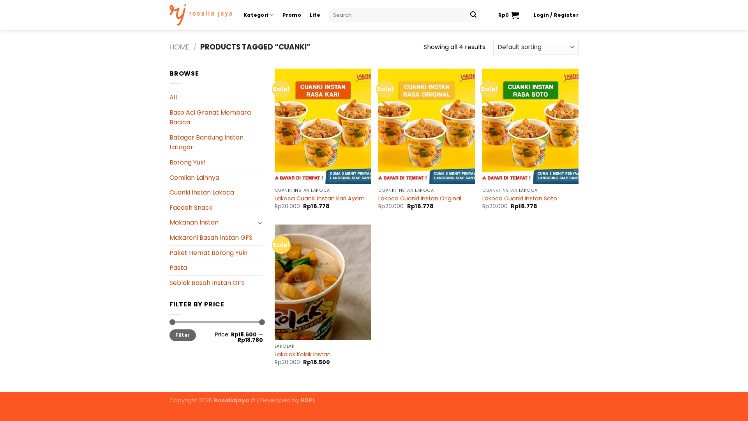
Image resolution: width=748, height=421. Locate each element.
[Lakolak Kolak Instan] (323, 282)
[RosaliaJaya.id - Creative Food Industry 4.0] (200, 15)
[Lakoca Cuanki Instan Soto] (530, 126)
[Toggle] (260, 222)
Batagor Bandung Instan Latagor (206, 142)
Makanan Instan (194, 222)
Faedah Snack (191, 207)
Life (315, 15)
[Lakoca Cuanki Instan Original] (426, 126)
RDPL (308, 400)
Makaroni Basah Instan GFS (210, 237)
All (173, 97)
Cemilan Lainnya (194, 177)
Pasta (178, 267)
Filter (182, 335)
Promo (291, 15)
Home (179, 47)
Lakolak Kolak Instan (303, 354)
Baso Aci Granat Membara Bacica (210, 117)
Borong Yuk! (187, 162)
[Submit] (473, 15)
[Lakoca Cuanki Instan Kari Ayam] (323, 126)
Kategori (255, 15)
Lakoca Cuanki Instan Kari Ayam (320, 198)
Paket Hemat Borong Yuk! (208, 252)
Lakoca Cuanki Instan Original (419, 198)
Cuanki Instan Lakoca (201, 192)
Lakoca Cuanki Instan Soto (519, 198)
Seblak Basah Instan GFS (207, 282)
